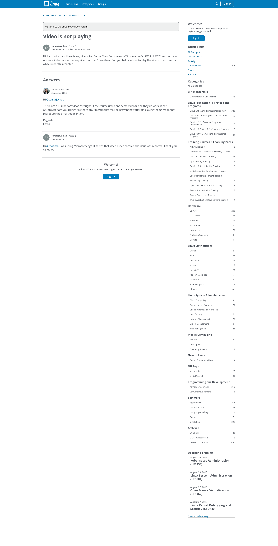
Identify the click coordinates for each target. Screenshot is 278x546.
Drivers (212, 210)
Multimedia (212, 225)
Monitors (212, 220)
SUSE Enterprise (212, 284)
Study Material (212, 376)
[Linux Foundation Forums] (51, 3)
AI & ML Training (212, 147)
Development (212, 344)
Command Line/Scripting (212, 305)
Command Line (212, 407)
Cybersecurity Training (212, 161)
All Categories (195, 52)
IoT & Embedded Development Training (212, 171)
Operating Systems (212, 349)
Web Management (212, 328)
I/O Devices (212, 215)
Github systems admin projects (204, 310)
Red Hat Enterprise (212, 274)
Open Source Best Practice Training (212, 185)
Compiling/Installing (212, 412)
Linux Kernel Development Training (212, 175)
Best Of (192, 74)
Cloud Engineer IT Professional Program (212, 110)
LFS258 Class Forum (212, 442)
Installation (212, 422)
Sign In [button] (111, 176)
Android (212, 339)
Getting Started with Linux (212, 360)
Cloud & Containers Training (212, 156)
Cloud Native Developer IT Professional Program (212, 135)
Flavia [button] (54, 89)
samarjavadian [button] (59, 46)
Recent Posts (195, 56)
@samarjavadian (56, 99)
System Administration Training (212, 190)
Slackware (212, 279)
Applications (212, 402)
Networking (212, 230)
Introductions (212, 371)
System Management (212, 324)
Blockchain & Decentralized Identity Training (212, 151)
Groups (191, 70)
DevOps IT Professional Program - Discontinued (212, 123)
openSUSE (212, 270)
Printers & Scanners (212, 235)
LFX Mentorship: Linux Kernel (212, 96)
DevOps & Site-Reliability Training (212, 166)
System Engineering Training (212, 195)
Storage (212, 239)
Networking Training (212, 180)
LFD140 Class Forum (212, 437)
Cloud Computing (212, 300)
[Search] (217, 4)
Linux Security (212, 314)
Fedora (212, 255)
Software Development (212, 391)
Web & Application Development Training (212, 200)
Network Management (212, 319)
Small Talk (212, 433)
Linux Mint (212, 260)
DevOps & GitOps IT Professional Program (212, 129)
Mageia (212, 265)
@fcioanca (52, 146)
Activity (191, 61)
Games (212, 417)
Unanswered (211, 65)
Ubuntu (212, 289)
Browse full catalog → (199, 516)
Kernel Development (212, 387)
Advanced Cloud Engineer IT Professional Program (212, 116)
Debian (212, 250)
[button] (46, 48)
